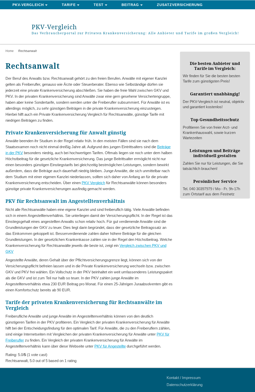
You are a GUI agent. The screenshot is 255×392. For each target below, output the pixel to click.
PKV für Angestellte (110, 346)
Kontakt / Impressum (184, 378)
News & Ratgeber (31, 14)
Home (9, 51)
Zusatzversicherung (180, 5)
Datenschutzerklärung (184, 385)
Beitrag (130, 5)
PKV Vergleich (93, 183)
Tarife (69, 5)
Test (99, 5)
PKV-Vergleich (28, 5)
